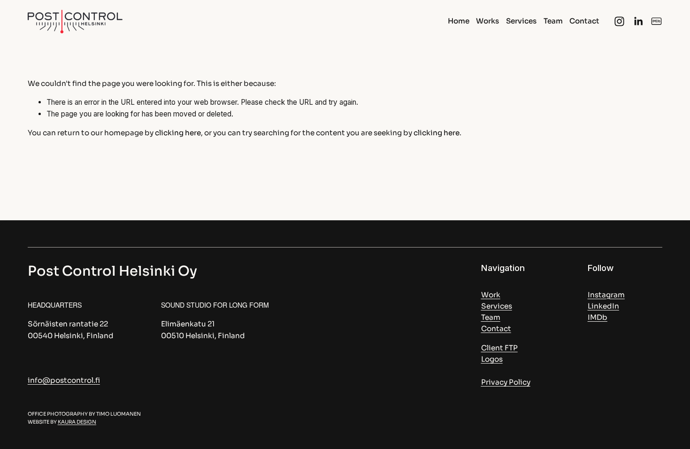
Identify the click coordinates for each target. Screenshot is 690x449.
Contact (584, 20)
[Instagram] (619, 21)
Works (487, 20)
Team (553, 20)
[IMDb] (656, 21)
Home (458, 20)
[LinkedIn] (638, 21)
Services (521, 20)
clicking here (178, 132)
